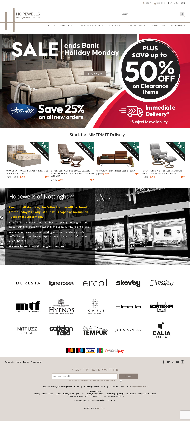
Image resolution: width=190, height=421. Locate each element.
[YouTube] (177, 361)
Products (66, 25)
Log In (148, 3)
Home (51, 25)
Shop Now (95, 73)
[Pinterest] (173, 361)
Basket (26, 362)
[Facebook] (163, 361)
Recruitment (179, 25)
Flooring (114, 25)
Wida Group (101, 408)
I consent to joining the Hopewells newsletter (91, 380)
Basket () (159, 2)
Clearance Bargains (90, 25)
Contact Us (158, 25)
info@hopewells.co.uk (139, 387)
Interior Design (135, 25)
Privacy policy (36, 362)
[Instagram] (182, 361)
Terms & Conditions (13, 362)
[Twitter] (168, 361)
